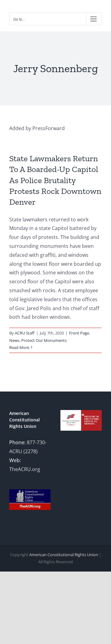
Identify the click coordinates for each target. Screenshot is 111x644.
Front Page (79, 333)
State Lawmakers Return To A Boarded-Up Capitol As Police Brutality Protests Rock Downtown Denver (55, 180)
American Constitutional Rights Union (63, 554)
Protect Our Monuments (44, 340)
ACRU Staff (25, 333)
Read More (19, 347)
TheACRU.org (24, 469)
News (14, 340)
